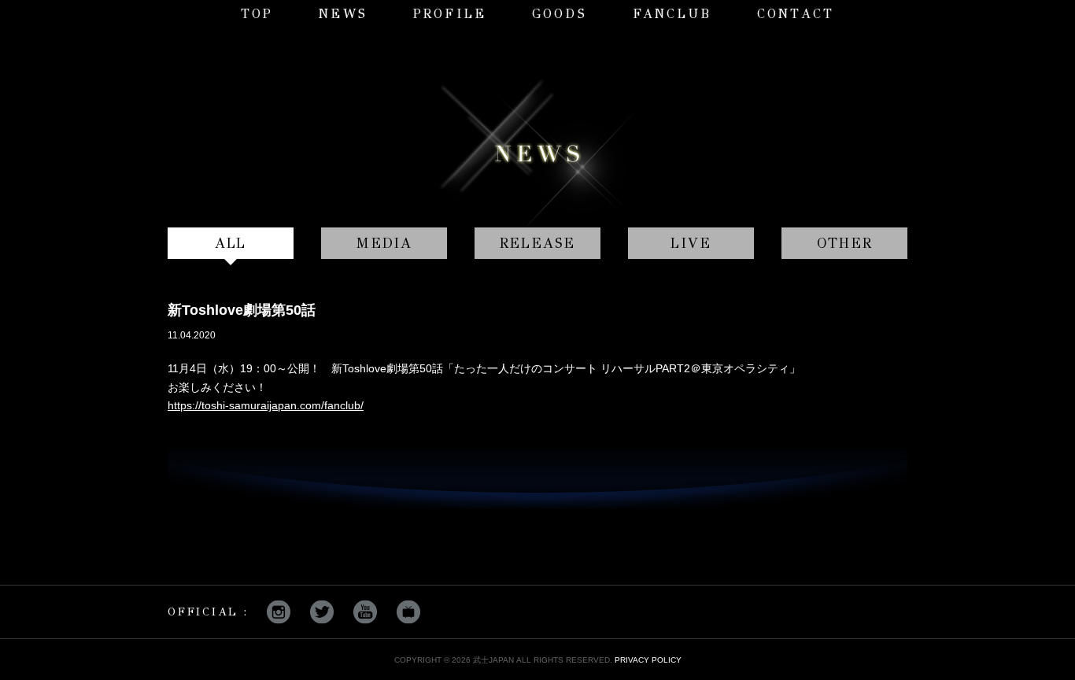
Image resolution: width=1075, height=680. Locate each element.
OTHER (845, 243)
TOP (257, 13)
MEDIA (384, 243)
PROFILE (449, 13)
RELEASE (538, 243)
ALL (230, 243)
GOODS (559, 13)
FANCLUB (672, 13)
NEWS (343, 13)
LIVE (690, 243)
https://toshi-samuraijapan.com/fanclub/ (266, 405)
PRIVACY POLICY (648, 660)
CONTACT (795, 13)
